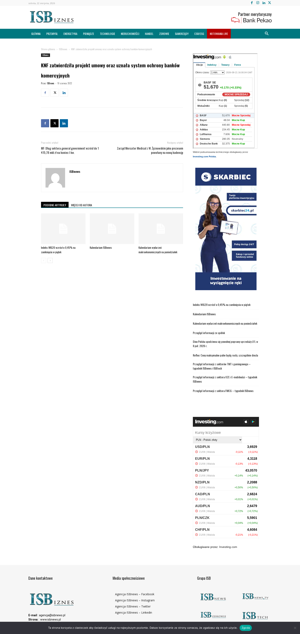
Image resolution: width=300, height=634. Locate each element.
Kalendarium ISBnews (101, 247)
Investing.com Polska (204, 156)
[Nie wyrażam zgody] (295, 628)
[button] (267, 34)
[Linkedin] (264, 3)
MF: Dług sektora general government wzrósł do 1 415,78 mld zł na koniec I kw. (70, 150)
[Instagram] (258, 3)
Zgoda (246, 627)
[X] (270, 3)
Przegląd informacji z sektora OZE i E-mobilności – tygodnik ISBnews (225, 379)
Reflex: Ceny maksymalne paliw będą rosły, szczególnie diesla (225, 355)
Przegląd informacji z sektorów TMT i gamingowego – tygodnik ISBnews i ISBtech (222, 366)
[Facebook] (252, 3)
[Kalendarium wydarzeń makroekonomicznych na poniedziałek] (161, 228)
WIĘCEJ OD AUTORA (81, 205)
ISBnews (63, 49)
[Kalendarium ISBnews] (112, 228)
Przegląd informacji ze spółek (209, 333)
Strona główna (48, 49)
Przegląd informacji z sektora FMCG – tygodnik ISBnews (223, 391)
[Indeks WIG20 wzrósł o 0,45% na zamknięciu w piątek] (63, 228)
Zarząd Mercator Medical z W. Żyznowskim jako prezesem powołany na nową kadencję (150, 150)
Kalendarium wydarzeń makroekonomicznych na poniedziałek (225, 323)
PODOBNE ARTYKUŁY (54, 205)
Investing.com (228, 547)
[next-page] (50, 260)
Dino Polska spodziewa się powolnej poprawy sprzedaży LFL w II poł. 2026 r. (225, 343)
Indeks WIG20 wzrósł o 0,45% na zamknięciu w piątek (221, 304)
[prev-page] (43, 260)
